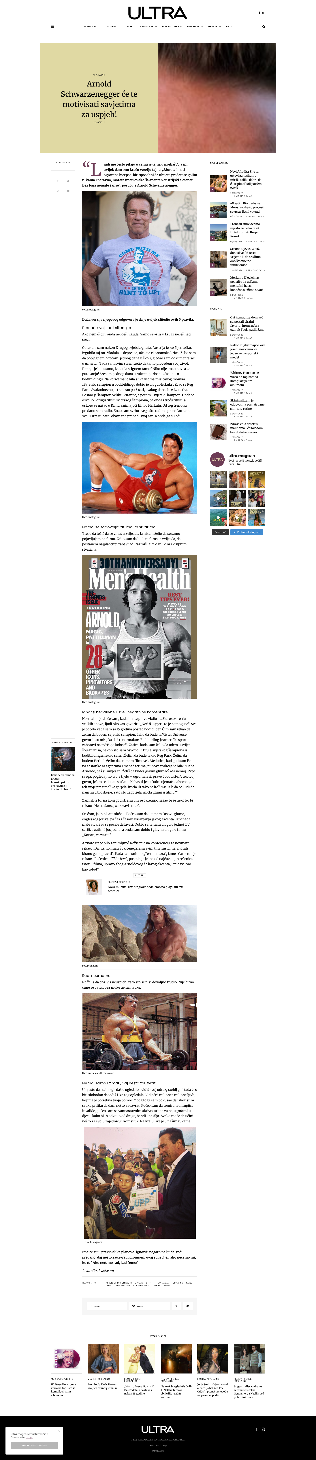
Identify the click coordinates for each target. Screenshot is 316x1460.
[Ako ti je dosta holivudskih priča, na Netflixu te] (256, 479)
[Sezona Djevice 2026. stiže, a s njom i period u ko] (237, 498)
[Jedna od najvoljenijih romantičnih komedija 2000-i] (237, 479)
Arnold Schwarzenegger (119, 1283)
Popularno (99, 75)
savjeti (189, 1283)
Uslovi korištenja (158, 1445)
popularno (177, 1283)
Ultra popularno (141, 1286)
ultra (109, 1286)
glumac (139, 1283)
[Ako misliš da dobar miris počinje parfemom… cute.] (237, 517)
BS (227, 26)
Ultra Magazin (62, 163)
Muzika (112, 882)
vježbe (167, 1286)
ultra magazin (122, 1286)
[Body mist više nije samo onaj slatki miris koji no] (256, 517)
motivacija (163, 1283)
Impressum (158, 1451)
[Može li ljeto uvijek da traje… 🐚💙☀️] (218, 517)
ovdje (29, 1437)
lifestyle (150, 1283)
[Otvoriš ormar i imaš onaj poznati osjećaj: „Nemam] (218, 479)
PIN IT (141, 249)
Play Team (180, 1440)
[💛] (218, 498)
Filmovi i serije (133, 1379)
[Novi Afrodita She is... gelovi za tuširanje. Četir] (256, 498)
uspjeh (157, 1286)
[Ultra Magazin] (158, 13)
